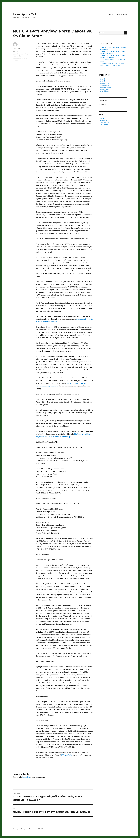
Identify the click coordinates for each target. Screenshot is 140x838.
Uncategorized (104, 89)
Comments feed (105, 122)
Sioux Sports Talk (25, 14)
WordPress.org (104, 124)
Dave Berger (17, 48)
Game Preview (22, 54)
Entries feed (104, 120)
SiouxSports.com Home (118, 15)
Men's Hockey (17, 56)
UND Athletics (104, 91)
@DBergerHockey (66, 755)
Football (102, 81)
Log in (102, 118)
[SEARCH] (125, 32)
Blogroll (15, 54)
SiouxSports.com (18, 58)
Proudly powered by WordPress (35, 829)
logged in (26, 777)
